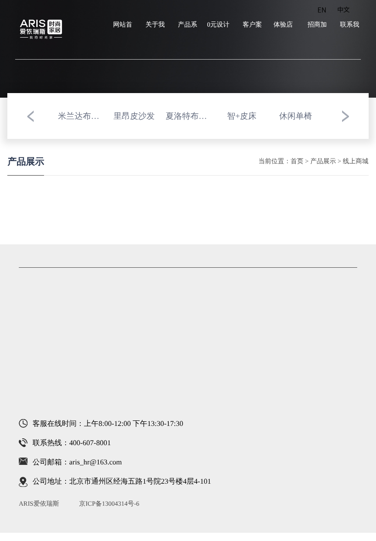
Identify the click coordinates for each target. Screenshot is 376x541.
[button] (30, 116)
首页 (297, 161)
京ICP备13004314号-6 (109, 504)
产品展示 (323, 161)
